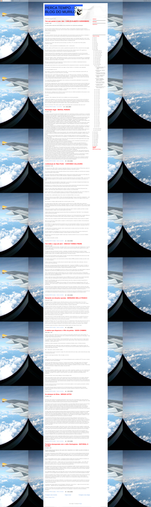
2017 (95, 48)
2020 (95, 43)
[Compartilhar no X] (68, 106)
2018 (95, 46)
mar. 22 (97, 101)
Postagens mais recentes (51, 495)
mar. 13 (97, 113)
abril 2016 (96, 62)
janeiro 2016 (97, 130)
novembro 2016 (97, 52)
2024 (95, 37)
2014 (95, 133)
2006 (95, 145)
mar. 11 (97, 116)
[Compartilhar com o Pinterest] (70, 106)
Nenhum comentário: (60, 160)
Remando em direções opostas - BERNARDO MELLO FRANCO (66, 298)
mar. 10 (97, 117)
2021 (95, 42)
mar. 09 (97, 119)
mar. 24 (97, 98)
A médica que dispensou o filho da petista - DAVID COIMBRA (65, 330)
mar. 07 (97, 122)
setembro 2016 (97, 55)
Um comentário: (59, 106)
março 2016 (97, 64)
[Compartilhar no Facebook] (69, 106)
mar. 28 (97, 92)
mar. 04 (97, 125)
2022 (95, 40)
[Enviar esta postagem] (64, 106)
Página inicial (68, 495)
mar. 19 (97, 105)
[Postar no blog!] (67, 106)
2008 (95, 142)
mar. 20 (97, 104)
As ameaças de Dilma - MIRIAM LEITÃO (58, 394)
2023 (95, 39)
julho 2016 (97, 58)
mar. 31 (97, 65)
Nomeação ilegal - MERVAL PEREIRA (57, 109)
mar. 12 (97, 114)
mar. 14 (97, 111)
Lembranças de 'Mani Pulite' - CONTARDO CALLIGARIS (64, 164)
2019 (95, 45)
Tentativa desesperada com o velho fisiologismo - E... (100, 87)
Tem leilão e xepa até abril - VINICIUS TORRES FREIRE (63, 244)
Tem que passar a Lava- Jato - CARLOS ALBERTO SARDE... (100, 68)
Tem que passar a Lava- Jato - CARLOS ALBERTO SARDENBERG (67, 21)
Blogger (80, 503)
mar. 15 (97, 110)
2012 (95, 136)
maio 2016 (97, 61)
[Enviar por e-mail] (66, 106)
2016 (95, 49)
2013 (95, 135)
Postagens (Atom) (51, 497)
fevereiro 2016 (97, 128)
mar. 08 (97, 120)
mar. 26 (97, 95)
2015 (95, 132)
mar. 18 (97, 107)
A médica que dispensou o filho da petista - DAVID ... (100, 82)
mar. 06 (97, 123)
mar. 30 (97, 89)
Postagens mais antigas (84, 495)
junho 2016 (97, 59)
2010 (95, 139)
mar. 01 (97, 126)
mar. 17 (97, 108)
